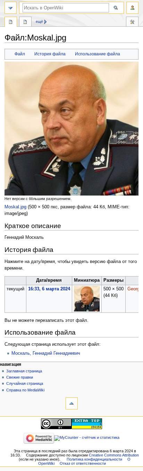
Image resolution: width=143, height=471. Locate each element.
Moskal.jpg (15, 207)
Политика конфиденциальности (94, 459)
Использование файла (97, 54)
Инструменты (132, 22)
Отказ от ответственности (83, 463)
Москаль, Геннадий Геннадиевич (45, 353)
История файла (50, 54)
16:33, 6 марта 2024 (49, 289)
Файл (20, 54)
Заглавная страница (24, 371)
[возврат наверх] (72, 403)
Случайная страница (24, 383)
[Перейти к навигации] (11, 8)
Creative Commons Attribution (114, 455)
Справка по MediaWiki (25, 390)
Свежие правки (19, 377)
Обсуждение (25, 22)
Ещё (39, 21)
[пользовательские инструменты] (132, 8)
